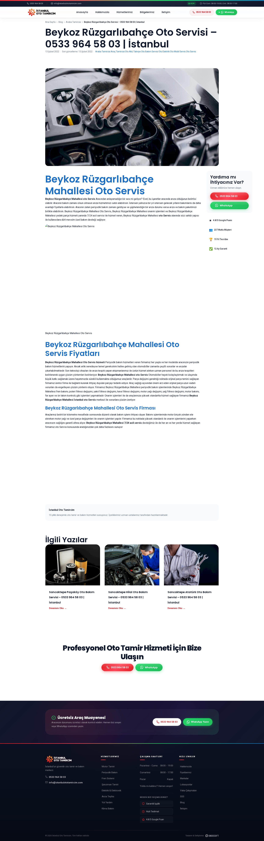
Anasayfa (82, 12)
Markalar (184, 778)
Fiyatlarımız (185, 772)
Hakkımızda (102, 12)
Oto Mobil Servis (178, 51)
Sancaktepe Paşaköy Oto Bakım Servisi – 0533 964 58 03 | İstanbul (71, 597)
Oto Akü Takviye (133, 51)
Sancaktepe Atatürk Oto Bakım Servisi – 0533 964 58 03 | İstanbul (190, 597)
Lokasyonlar (186, 784)
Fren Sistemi (108, 778)
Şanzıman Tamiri (110, 784)
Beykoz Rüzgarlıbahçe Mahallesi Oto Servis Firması (100, 408)
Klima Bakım (108, 808)
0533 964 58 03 (57, 777)
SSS (182, 796)
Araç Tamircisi (118, 51)
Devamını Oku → (58, 608)
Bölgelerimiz (147, 12)
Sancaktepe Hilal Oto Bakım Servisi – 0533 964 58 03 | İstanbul (128, 597)
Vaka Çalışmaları (188, 790)
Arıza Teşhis (108, 796)
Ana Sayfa (50, 22)
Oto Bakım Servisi (149, 51)
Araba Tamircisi (73, 22)
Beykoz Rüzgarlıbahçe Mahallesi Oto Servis (99, 185)
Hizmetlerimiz (125, 12)
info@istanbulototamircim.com (66, 782)
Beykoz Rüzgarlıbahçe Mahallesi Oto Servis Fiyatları (112, 349)
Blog (61, 22)
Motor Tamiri (108, 766)
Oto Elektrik (164, 51)
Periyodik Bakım (109, 772)
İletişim (166, 12)
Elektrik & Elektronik (111, 790)
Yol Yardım (107, 802)
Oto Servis (191, 51)
